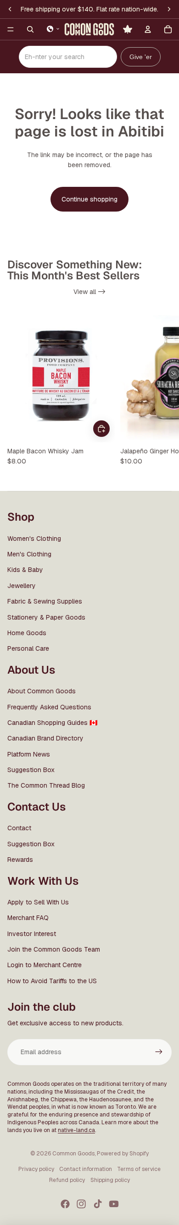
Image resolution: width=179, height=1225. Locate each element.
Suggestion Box (31, 770)
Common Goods (73, 1153)
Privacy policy (36, 1169)
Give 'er (140, 56)
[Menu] (10, 29)
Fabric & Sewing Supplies (44, 601)
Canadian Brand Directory (45, 738)
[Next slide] (163, 391)
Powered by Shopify (123, 1153)
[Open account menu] (148, 29)
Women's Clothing (34, 538)
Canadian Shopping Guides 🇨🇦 (52, 723)
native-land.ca (76, 1130)
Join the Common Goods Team (53, 949)
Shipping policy (110, 1180)
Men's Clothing (29, 554)
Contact (19, 828)
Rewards (20, 859)
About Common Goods (41, 691)
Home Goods (26, 633)
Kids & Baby (25, 570)
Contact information (85, 1169)
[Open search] (30, 29)
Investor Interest (31, 934)
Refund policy (67, 1180)
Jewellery (21, 586)
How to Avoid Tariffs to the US (52, 981)
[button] (53, 28)
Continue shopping (89, 199)
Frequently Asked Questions (49, 707)
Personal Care (28, 648)
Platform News (28, 754)
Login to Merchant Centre (44, 965)
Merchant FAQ (28, 918)
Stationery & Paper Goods (46, 617)
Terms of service (139, 1169)
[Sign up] (159, 1052)
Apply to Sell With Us (38, 902)
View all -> (89, 292)
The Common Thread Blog (46, 785)
